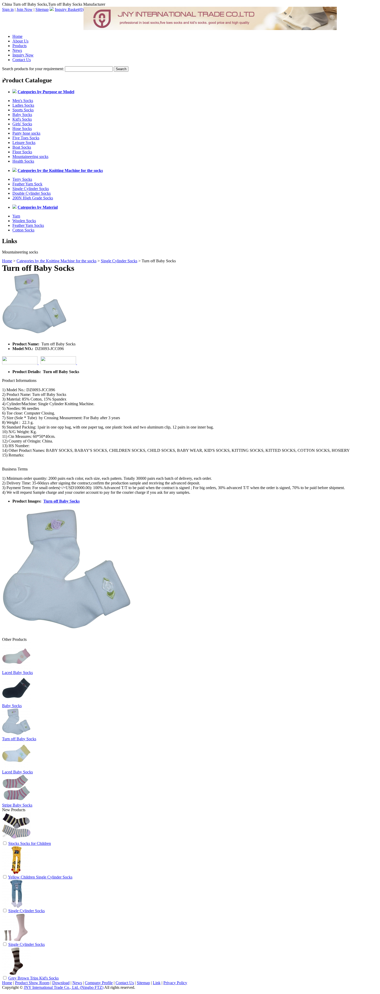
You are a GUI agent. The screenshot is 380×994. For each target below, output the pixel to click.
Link (157, 983)
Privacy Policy (175, 983)
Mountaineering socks (30, 156)
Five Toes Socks (25, 138)
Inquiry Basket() (69, 9)
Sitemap (42, 9)
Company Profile (99, 983)
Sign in (8, 9)
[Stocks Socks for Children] (16, 839)
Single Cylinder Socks (30, 188)
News (17, 50)
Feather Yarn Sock (27, 184)
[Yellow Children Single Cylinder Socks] (16, 873)
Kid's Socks (22, 119)
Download (61, 983)
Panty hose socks (26, 133)
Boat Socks (21, 147)
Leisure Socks (23, 142)
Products (19, 45)
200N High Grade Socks (32, 198)
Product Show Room (32, 983)
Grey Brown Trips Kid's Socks (33, 978)
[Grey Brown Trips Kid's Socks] (16, 974)
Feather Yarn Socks (28, 225)
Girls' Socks (22, 124)
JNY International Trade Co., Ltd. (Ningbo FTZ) (63, 987)
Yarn (16, 216)
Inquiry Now (23, 55)
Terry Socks (22, 179)
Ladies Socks (23, 105)
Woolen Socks (24, 221)
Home (17, 36)
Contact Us (21, 59)
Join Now (25, 9)
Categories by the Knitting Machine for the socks (56, 261)
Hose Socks (22, 128)
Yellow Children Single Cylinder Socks (40, 877)
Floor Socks (22, 152)
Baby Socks (22, 114)
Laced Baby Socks (17, 672)
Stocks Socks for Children (29, 843)
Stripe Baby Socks (17, 805)
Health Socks (23, 161)
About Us (20, 41)
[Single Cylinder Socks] (16, 906)
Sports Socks (23, 110)
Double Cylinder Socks (31, 193)
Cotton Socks (23, 230)
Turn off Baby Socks (61, 501)
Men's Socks (22, 100)
